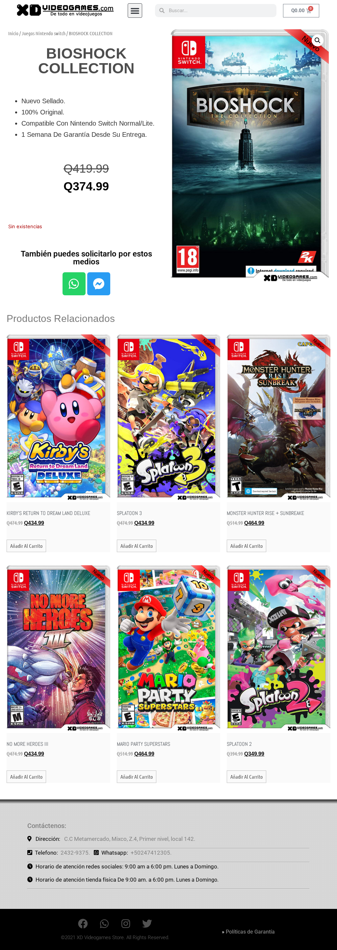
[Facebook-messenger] (98, 283)
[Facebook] (83, 924)
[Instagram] (126, 924)
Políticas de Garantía (250, 932)
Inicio (13, 33)
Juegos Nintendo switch (43, 33)
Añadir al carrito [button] (26, 546)
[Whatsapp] (74, 283)
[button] (135, 10)
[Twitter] (147, 924)
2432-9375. (75, 852)
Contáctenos (46, 826)
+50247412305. (151, 852)
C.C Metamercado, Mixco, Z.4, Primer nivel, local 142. (129, 839)
